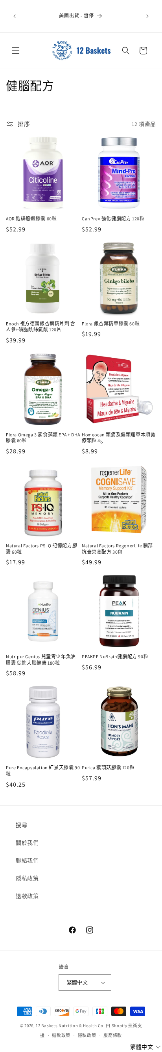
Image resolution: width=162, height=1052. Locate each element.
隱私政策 (27, 878)
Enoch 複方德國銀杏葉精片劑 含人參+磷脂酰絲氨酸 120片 (40, 327)
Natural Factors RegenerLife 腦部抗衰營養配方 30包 (117, 549)
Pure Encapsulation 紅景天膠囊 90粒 (43, 771)
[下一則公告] (147, 16)
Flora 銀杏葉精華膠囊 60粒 (111, 324)
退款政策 (27, 896)
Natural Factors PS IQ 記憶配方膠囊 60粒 (41, 549)
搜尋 (21, 824)
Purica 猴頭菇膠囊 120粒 (108, 767)
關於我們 (27, 842)
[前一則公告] (14, 16)
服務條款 (112, 1035)
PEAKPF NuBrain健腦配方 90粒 (115, 656)
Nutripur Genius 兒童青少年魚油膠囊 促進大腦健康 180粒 (41, 660)
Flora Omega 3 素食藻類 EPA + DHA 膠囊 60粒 (43, 438)
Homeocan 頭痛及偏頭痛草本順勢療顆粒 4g (118, 438)
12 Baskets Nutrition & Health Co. (70, 1025)
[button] (15, 50)
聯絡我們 (27, 860)
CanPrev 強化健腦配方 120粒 (113, 219)
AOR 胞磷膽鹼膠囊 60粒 (31, 219)
